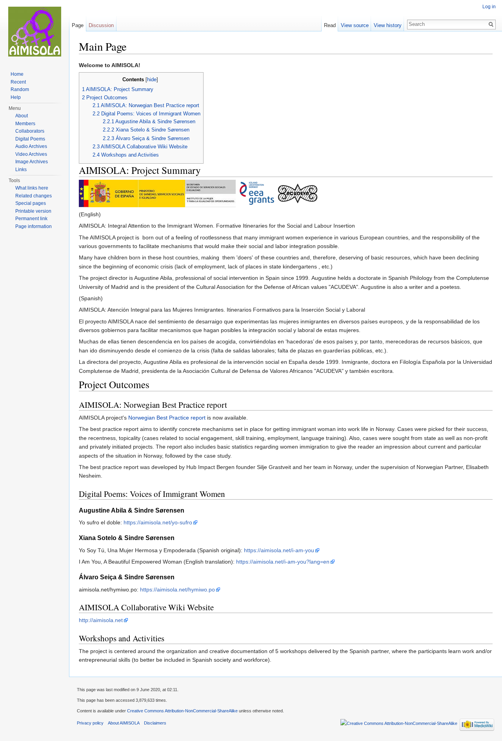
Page (78, 25)
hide (151, 79)
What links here (31, 188)
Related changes (33, 196)
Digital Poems (30, 139)
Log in (489, 6)
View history (388, 25)
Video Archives (31, 154)
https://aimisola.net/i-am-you (279, 550)
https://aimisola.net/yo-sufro (158, 522)
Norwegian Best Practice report (167, 417)
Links (21, 169)
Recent (18, 82)
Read (330, 25)
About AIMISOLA (124, 723)
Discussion (101, 25)
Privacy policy (90, 723)
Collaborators (29, 131)
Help (16, 97)
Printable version (33, 211)
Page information (33, 226)
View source (355, 25)
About (21, 116)
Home (17, 74)
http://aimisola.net (101, 620)
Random (20, 89)
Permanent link (31, 218)
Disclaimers (155, 723)
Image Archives (31, 161)
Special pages (30, 203)
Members (25, 123)
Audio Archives (31, 146)
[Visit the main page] (34, 31)
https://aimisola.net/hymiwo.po (177, 589)
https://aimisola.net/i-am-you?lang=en (282, 561)
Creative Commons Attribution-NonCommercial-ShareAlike (182, 710)
